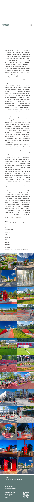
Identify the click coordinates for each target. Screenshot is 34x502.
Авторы (11, 217)
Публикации (18, 217)
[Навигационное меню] (31, 25)
